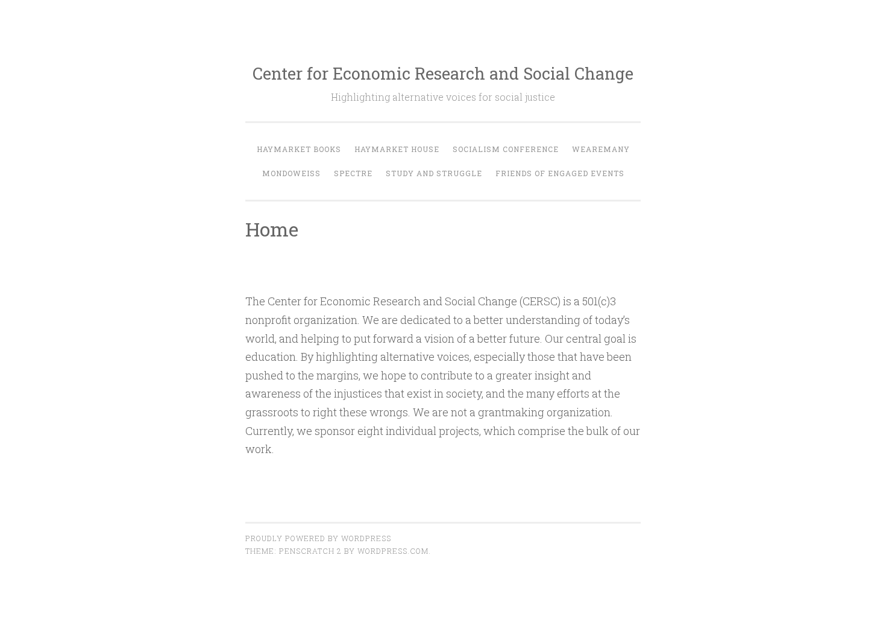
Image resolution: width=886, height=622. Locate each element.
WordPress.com (393, 551)
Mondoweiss (291, 173)
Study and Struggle (434, 173)
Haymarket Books (299, 149)
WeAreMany (601, 149)
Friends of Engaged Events (559, 173)
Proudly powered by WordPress (318, 538)
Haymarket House (396, 149)
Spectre (353, 173)
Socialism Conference (506, 149)
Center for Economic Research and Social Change (443, 73)
